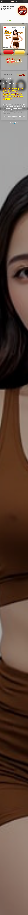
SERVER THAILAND (14, 83)
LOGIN (8, 52)
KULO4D (4, 19)
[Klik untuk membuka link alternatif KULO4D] (14, 37)
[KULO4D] (22, 10)
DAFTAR (19, 52)
